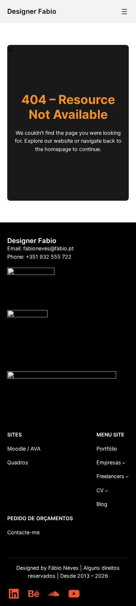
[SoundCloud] (53, 593)
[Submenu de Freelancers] (127, 476)
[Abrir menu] (124, 11)
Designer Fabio (31, 11)
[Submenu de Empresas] (123, 462)
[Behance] (33, 593)
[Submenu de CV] (106, 490)
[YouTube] (74, 593)
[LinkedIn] (13, 593)
